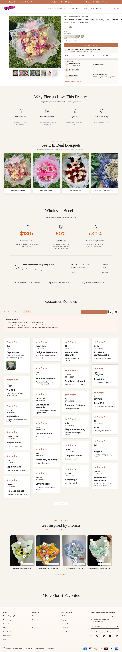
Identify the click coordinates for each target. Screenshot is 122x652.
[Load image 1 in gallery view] (15, 73)
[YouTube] (110, 636)
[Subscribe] (117, 626)
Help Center (64, 616)
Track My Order (65, 628)
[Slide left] (10, 73)
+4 (86, 36)
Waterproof (85, 16)
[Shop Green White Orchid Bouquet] (22, 550)
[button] (111, 8)
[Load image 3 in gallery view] (26, 73)
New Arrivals (7, 635)
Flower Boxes (7, 624)
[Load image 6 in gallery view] (43, 73)
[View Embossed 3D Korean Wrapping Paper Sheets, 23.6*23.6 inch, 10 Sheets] (73, 544)
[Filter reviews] (110, 312)
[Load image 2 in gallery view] (21, 73)
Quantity (66, 40)
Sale (4, 639)
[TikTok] (104, 636)
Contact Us (64, 632)
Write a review (94, 312)
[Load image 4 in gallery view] (32, 73)
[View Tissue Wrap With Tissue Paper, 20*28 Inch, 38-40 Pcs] (75, 558)
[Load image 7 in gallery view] (48, 73)
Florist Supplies (8, 632)
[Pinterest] (97, 636)
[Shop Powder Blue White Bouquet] (74, 550)
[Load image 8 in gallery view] (54, 73)
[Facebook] (116, 636)
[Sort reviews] (116, 312)
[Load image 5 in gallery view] (37, 73)
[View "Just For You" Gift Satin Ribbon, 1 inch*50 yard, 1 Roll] (75, 561)
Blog (33, 628)
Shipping (63, 620)
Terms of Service (40, 648)
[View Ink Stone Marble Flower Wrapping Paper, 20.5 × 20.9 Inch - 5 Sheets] (44, 544)
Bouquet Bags (7, 620)
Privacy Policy (28, 648)
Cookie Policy (51, 648)
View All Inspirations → (61, 574)
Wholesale (35, 620)
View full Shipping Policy (73, 81)
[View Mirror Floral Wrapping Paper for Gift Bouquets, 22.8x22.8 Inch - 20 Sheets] (105, 555)
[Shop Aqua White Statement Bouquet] (99, 550)
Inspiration (35, 624)
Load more (61, 503)
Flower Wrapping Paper (74, 16)
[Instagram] (91, 636)
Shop (65, 16)
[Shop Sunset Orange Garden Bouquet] (48, 550)
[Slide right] (59, 73)
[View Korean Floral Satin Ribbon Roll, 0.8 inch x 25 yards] (21, 562)
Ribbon (5, 628)
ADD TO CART (92, 45)
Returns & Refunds (66, 624)
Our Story (35, 616)
